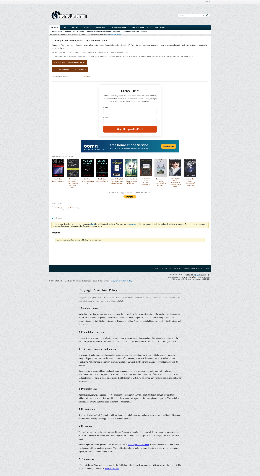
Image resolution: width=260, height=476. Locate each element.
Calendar (80, 32)
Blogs (65, 27)
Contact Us (166, 268)
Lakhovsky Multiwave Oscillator (135, 32)
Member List (70, 32)
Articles (75, 27)
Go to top (204, 268)
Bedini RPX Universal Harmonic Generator (103, 32)
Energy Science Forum (141, 27)
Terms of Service (190, 268)
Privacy (177, 268)
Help (156, 268)
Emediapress (99, 27)
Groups (86, 27)
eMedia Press (115, 35)
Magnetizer (160, 27)
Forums (54, 27)
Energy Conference (118, 27)
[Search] (207, 15)
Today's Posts (56, 32)
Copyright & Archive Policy (121, 281)
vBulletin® (197, 276)
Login (206, 2)
